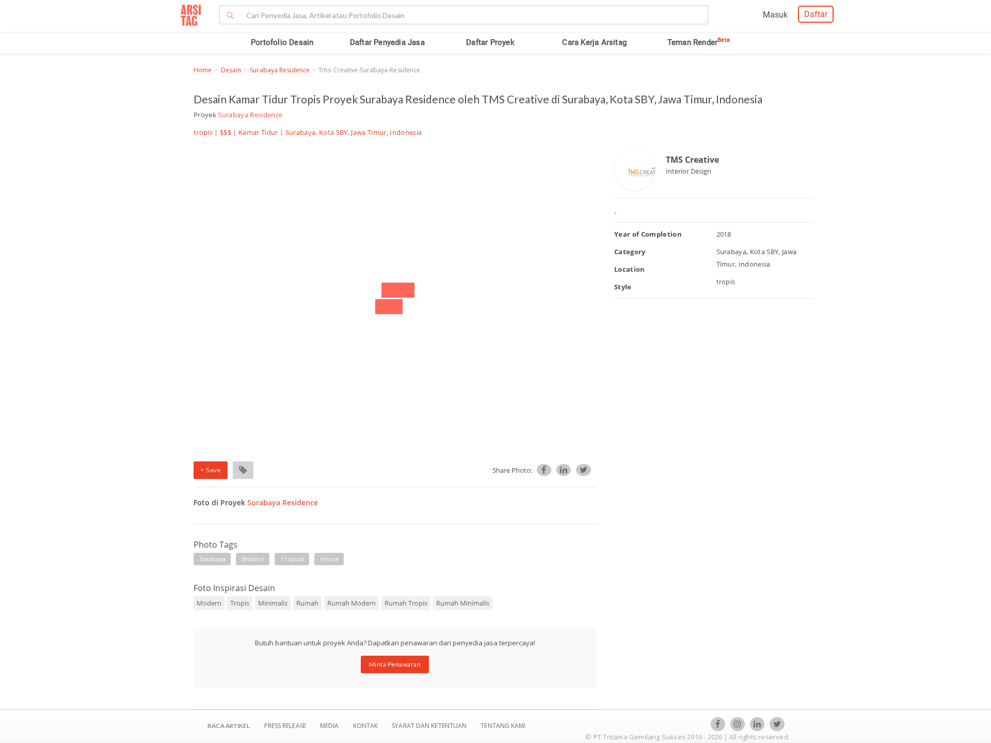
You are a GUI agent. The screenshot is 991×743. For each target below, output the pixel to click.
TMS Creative (692, 159)
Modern (209, 603)
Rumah (307, 603)
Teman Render (698, 42)
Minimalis (272, 603)
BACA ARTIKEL (228, 726)
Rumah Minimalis (462, 603)
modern (253, 559)
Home (203, 70)
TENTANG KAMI (503, 725)
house (330, 559)
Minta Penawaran (395, 664)
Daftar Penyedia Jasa (387, 42)
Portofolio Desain (282, 42)
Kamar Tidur (258, 132)
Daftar (815, 14)
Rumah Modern (351, 603)
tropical (292, 559)
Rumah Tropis (406, 603)
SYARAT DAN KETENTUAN (430, 725)
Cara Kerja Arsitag (594, 42)
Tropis (239, 603)
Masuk (775, 15)
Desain (231, 70)
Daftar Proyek (490, 42)
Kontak (366, 725)
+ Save (210, 470)
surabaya (213, 559)
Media (330, 725)
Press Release (285, 725)
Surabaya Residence (280, 70)
